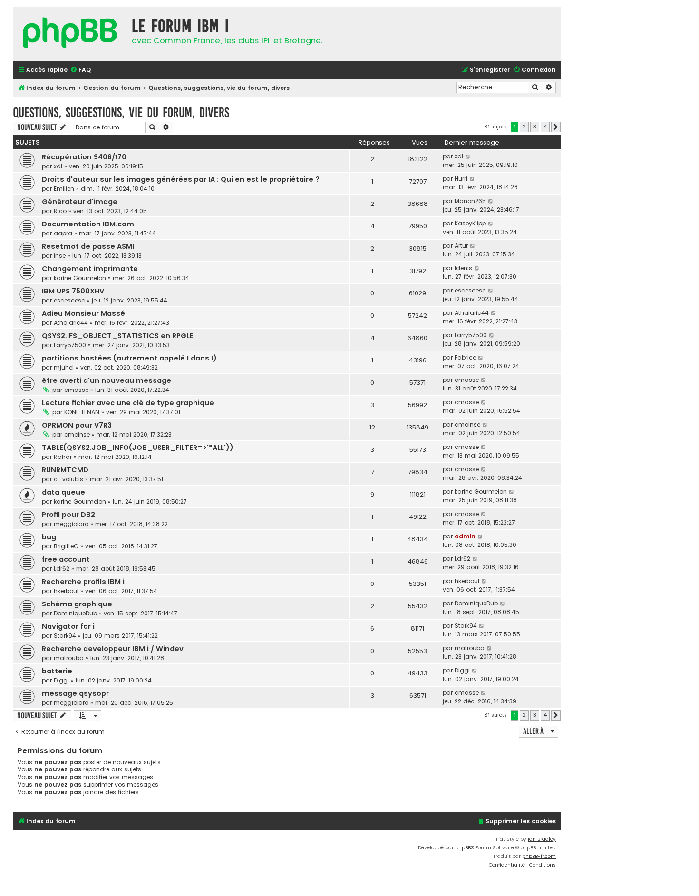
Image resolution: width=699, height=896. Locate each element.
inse (60, 256)
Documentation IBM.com (88, 224)
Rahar (63, 457)
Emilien (64, 189)
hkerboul (66, 591)
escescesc (69, 300)
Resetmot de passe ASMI (88, 246)
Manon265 (470, 201)
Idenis (463, 268)
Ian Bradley (542, 839)
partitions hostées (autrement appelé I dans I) (129, 358)
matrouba (69, 658)
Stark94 (65, 636)
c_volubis (68, 479)
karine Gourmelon (80, 278)
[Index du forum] (70, 34)
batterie (57, 671)
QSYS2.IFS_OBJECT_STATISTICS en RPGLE (118, 336)
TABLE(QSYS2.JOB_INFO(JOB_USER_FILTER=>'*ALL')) (137, 447)
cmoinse (77, 434)
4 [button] (545, 126)
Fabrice (465, 357)
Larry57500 (70, 345)
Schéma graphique (77, 604)
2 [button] (524, 126)
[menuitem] (80, 70)
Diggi (61, 680)
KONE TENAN (81, 412)
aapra (63, 233)
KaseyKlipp (470, 223)
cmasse (76, 390)
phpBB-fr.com (539, 856)
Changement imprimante (90, 268)
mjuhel (64, 367)
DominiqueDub (75, 613)
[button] (556, 127)
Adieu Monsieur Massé (83, 313)
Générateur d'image (79, 201)
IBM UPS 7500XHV (73, 291)
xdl (58, 166)
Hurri (461, 179)
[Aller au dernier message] (468, 156)
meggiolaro (71, 524)
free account (66, 559)
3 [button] (534, 126)
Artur (461, 246)
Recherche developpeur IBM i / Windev (113, 648)
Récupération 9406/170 (84, 157)
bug (49, 537)
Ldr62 (61, 569)
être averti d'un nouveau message (106, 380)
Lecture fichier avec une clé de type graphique (128, 403)
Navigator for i (68, 626)
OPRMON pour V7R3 (77, 425)
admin (465, 536)
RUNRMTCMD (65, 470)
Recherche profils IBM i (83, 581)
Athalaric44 (71, 323)
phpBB (463, 847)
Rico (60, 211)
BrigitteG (66, 546)
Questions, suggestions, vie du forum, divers (121, 112)
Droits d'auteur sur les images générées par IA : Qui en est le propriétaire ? (181, 179)
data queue (63, 492)
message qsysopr (75, 693)
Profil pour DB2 (68, 514)
